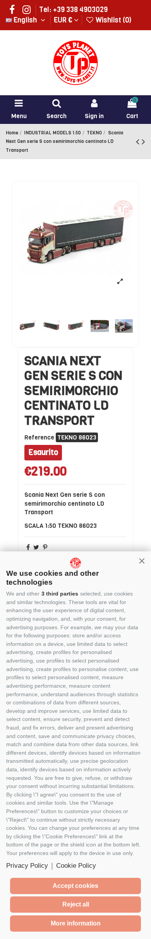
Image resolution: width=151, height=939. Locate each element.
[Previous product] (139, 142)
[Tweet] (36, 547)
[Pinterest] (45, 547)
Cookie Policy (76, 865)
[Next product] (143, 142)
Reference (39, 437)
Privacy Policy (27, 865)
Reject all (75, 904)
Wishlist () (112, 20)
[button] (142, 561)
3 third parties (59, 594)
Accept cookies (75, 885)
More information (76, 923)
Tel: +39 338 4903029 (73, 9)
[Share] (28, 547)
